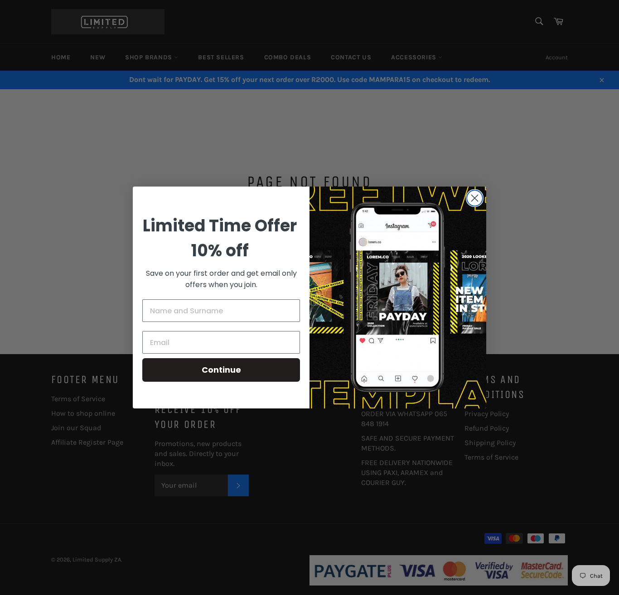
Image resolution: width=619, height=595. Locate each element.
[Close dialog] (475, 198)
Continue (221, 369)
